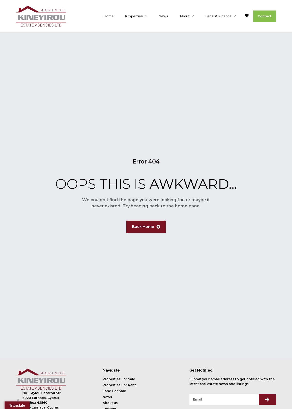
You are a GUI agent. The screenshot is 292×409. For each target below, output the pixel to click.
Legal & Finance (218, 16)
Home (109, 16)
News (163, 16)
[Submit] (267, 399)
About (185, 16)
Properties (134, 16)
